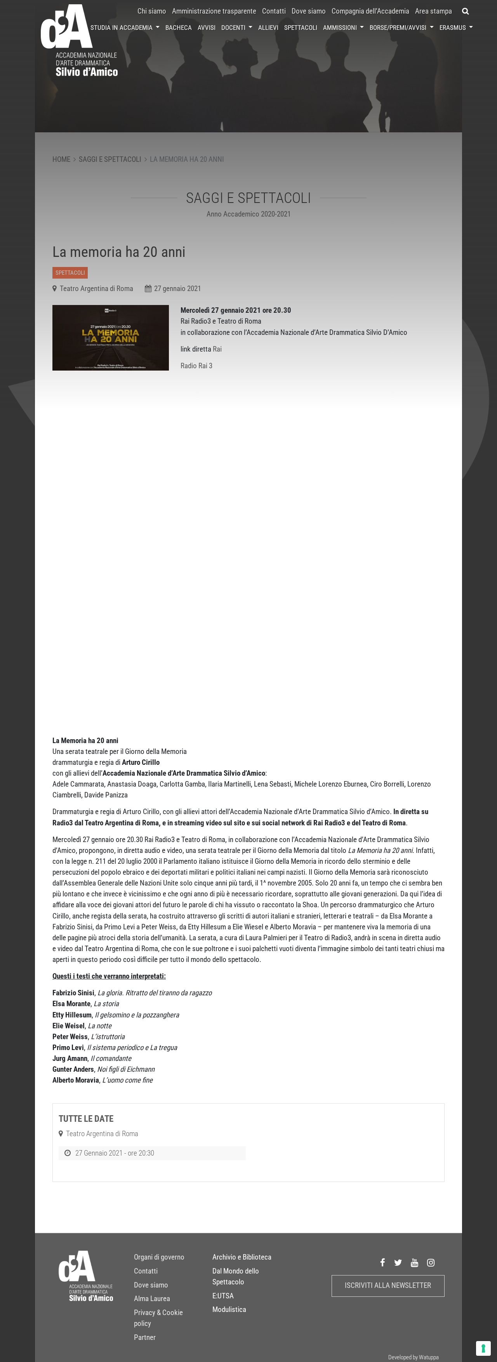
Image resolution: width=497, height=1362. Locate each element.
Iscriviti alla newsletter (388, 1285)
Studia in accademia (122, 27)
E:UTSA (223, 1296)
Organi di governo (159, 1257)
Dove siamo (309, 11)
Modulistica (229, 1309)
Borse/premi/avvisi (399, 27)
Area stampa (433, 11)
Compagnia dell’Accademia (370, 11)
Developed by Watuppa (413, 1357)
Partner (145, 1337)
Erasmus (453, 27)
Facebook (383, 1263)
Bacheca (178, 27)
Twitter (398, 1263)
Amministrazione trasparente (214, 11)
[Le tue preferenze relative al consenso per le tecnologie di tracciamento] (483, 1348)
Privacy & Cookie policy (158, 1318)
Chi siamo (151, 11)
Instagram (431, 1263)
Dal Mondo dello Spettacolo (235, 1276)
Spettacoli (300, 27)
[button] (465, 11)
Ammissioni (340, 27)
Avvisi (206, 27)
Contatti (274, 11)
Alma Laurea (152, 1298)
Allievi (268, 27)
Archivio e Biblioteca (241, 1257)
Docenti (234, 27)
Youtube (415, 1263)
